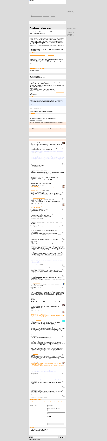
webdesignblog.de (37, 142)
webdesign (61, 1)
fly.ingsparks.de (34, 362)
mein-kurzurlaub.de (38, 274)
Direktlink (48, 142)
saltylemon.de (35, 287)
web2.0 (58, 1)
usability (42, 2)
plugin (71, 28)
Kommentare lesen (70, 11)
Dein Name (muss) (50, 405)
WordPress (31, 439)
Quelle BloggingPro (46, 190)
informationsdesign (31, 2)
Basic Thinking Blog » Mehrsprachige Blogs (38, 151)
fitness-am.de (36, 238)
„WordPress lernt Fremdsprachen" (35, 129)
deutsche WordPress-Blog (41, 128)
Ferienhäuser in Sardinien (45, 233)
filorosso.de (36, 232)
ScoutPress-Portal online (34, 22)
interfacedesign (48, 2)
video (45, 2)
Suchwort (31, 437)
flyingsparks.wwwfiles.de (36, 185)
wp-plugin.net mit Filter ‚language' (36, 120)
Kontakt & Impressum (36, 439)
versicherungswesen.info (60, 293)
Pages (41, 89)
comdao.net (39, 192)
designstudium (55, 1)
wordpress (74, 28)
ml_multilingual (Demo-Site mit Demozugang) (37, 82)
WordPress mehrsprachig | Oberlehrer (37, 370)
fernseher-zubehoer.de (37, 218)
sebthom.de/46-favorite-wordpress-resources (55, 260)
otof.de (34, 225)
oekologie (36, 2)
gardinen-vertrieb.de (37, 269)
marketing (52, 2)
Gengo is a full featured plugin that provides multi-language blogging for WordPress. (44, 100)
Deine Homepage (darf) (50, 411)
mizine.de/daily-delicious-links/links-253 (51, 376)
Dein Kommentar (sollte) (33, 405)
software (51, 1)
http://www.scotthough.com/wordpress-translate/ (38, 77)
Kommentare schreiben (70, 12)
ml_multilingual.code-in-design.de (38, 163)
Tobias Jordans (42, 1)
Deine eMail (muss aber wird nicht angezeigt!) (53, 408)
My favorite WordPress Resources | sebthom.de (39, 260)
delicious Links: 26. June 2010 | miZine (37, 376)
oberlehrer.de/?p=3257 (48, 370)
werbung (39, 2)
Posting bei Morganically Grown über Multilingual (39, 115)
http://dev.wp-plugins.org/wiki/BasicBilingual (37, 71)
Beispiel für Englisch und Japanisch (36, 108)
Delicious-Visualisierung (61, 22)
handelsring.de (36, 264)
